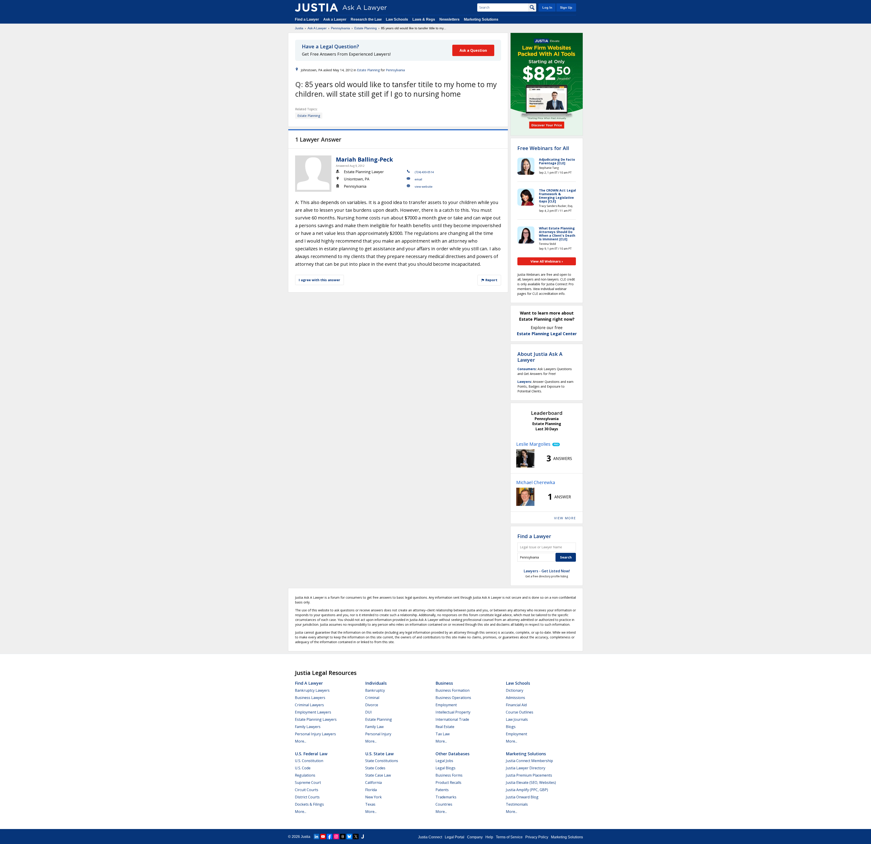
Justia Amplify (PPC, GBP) (527, 789)
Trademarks (446, 797)
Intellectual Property (453, 712)
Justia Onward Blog (522, 797)
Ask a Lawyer (335, 19)
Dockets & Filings (309, 804)
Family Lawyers (308, 726)
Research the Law (366, 19)
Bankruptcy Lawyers (312, 690)
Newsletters (449, 19)
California (373, 782)
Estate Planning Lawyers (316, 719)
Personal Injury (378, 733)
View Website (424, 187)
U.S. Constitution (309, 760)
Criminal (372, 697)
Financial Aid (516, 704)
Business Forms (449, 775)
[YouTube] (323, 836)
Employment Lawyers (313, 712)
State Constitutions (381, 760)
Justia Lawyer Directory (525, 767)
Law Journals (517, 719)
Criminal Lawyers (309, 704)
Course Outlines (519, 712)
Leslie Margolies (533, 444)
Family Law (374, 726)
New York (373, 797)
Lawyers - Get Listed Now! (547, 570)
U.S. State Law (379, 753)
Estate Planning (365, 28)
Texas (370, 804)
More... (300, 741)
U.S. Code (303, 767)
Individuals (376, 683)
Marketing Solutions (481, 19)
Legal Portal (454, 837)
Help (489, 837)
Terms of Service (509, 837)
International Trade (452, 719)
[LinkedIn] (316, 836)
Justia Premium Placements (529, 775)
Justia (299, 28)
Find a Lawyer (307, 19)
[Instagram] (336, 836)
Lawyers (524, 381)
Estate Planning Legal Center (547, 333)
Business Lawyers (310, 697)
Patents (442, 789)
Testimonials (517, 804)
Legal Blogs (445, 767)
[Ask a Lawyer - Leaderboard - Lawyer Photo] (525, 458)
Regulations (305, 775)
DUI (368, 712)
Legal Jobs (444, 760)
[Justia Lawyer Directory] (362, 836)
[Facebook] (329, 836)
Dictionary (514, 690)
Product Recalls (448, 782)
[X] (356, 836)
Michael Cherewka (535, 482)
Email (418, 179)
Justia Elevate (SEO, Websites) (531, 782)
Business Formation (453, 690)
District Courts (307, 797)
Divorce (371, 704)
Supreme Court (308, 782)
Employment (446, 704)
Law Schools (397, 19)
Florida (371, 789)
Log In (547, 7)
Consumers (526, 369)
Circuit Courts (306, 789)
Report (490, 280)
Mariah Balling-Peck (364, 159)
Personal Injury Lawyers (315, 733)
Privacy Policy (536, 837)
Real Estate (445, 726)
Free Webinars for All (543, 148)
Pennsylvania (340, 28)
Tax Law (443, 733)
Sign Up (566, 7)
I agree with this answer (319, 280)
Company (475, 837)
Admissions (515, 697)
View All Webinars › (547, 261)
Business (444, 683)
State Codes (375, 767)
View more (565, 518)
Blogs (511, 726)
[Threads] (342, 836)
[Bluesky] (349, 836)
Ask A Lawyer (317, 28)
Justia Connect (430, 837)
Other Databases (453, 753)
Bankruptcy (375, 690)
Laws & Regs (423, 19)
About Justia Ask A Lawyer (540, 356)
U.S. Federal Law (311, 753)
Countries (444, 804)
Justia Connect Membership (529, 760)
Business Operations (453, 697)
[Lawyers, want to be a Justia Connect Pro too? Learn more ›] (555, 444)
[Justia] (316, 7)
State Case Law (378, 775)
